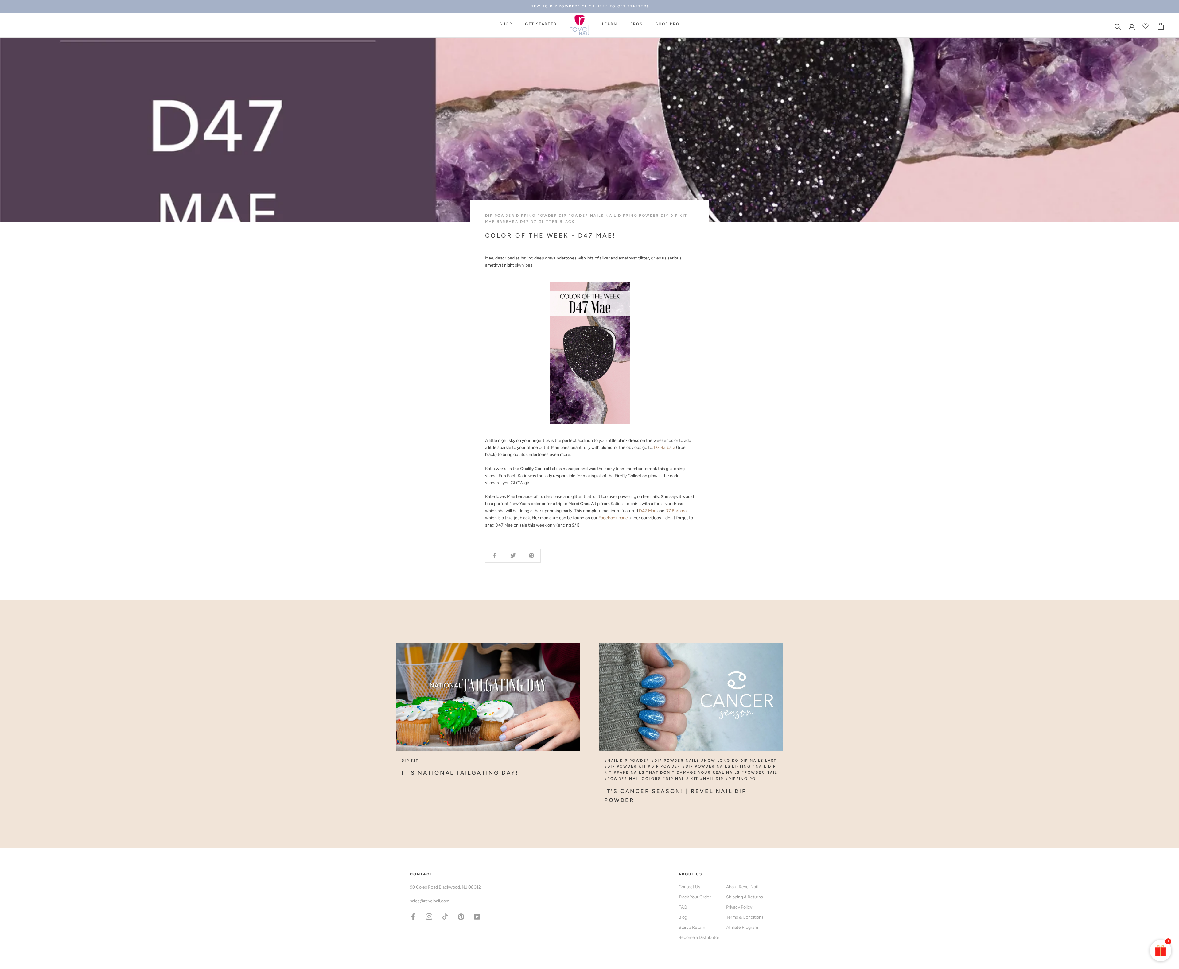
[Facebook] (413, 916)
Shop (506, 24)
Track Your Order (695, 897)
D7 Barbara (664, 447)
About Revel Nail (742, 886)
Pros (636, 24)
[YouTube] (477, 916)
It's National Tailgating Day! (460, 772)
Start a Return (692, 927)
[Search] (1118, 26)
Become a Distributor (699, 937)
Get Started (541, 24)
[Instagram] (429, 916)
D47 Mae (647, 510)
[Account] (1132, 26)
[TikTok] (445, 916)
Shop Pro (667, 24)
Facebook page (613, 517)
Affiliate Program (742, 927)
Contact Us (689, 886)
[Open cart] (1161, 26)
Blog (683, 917)
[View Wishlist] (1146, 26)
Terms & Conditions (745, 917)
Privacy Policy (739, 907)
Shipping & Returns (744, 897)
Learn (609, 24)
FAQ (683, 907)
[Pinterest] (461, 916)
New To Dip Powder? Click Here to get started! (589, 6)
